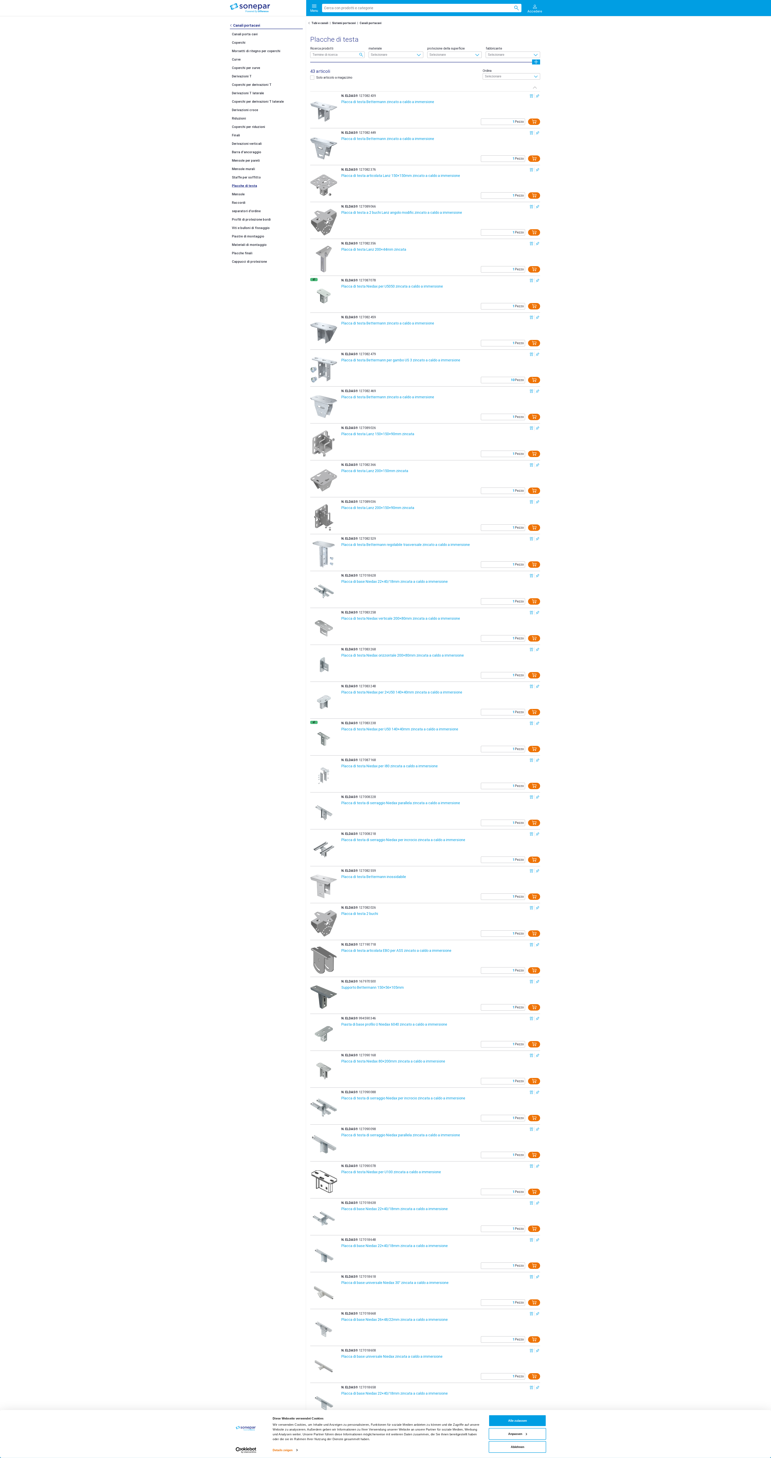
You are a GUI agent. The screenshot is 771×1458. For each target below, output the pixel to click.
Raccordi (239, 203)
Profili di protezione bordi (251, 219)
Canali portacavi (370, 23)
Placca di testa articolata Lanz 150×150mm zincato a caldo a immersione (400, 175)
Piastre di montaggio (248, 236)
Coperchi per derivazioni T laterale (258, 101)
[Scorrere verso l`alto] (535, 87)
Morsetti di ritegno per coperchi (256, 51)
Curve (236, 59)
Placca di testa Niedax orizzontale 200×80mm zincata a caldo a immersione (402, 655)
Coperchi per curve (246, 68)
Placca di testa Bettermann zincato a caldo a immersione (387, 102)
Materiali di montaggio (249, 245)
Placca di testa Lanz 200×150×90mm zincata (377, 508)
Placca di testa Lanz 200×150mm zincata (374, 471)
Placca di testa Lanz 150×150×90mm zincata (377, 434)
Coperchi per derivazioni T (251, 85)
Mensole (238, 194)
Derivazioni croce (245, 110)
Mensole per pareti (246, 160)
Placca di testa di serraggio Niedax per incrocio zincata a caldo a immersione (403, 840)
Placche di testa (244, 186)
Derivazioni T (242, 76)
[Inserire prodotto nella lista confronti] (531, 95)
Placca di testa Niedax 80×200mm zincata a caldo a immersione (393, 1061)
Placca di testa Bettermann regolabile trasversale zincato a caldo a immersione (405, 544)
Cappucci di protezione (249, 262)
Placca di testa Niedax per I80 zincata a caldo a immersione (389, 766)
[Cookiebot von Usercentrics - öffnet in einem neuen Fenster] (246, 1450)
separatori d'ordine (246, 211)
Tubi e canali (319, 23)
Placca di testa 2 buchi (359, 914)
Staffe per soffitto (246, 177)
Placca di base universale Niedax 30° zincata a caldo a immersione (395, 1283)
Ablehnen (517, 1447)
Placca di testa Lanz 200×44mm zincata (373, 249)
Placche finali (242, 253)
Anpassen (515, 1433)
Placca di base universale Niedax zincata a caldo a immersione (392, 1356)
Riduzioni (239, 118)
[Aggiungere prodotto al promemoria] (537, 95)
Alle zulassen (517, 1420)
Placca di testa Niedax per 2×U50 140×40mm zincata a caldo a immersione (401, 692)
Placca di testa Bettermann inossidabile (373, 877)
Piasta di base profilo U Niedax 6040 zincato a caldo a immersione (394, 1024)
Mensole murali (243, 169)
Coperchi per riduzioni (248, 127)
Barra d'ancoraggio (246, 152)
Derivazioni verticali (247, 144)
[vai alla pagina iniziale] (268, 8)
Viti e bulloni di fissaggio (251, 228)
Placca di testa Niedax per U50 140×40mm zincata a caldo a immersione (399, 729)
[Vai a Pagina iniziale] (309, 23)
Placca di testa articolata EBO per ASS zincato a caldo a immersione (396, 950)
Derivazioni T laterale (248, 93)
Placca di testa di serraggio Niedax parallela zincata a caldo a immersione (400, 803)
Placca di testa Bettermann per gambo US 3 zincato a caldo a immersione (400, 360)
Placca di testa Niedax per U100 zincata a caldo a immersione (391, 1172)
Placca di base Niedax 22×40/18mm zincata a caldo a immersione (394, 581)
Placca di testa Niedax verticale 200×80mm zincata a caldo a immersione (400, 618)
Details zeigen (283, 1450)
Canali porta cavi (245, 34)
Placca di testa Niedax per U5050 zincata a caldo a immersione (392, 286)
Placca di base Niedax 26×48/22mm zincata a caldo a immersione (394, 1319)
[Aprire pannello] (536, 61)
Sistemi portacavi (344, 23)
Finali (236, 135)
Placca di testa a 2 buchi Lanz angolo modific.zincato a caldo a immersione (401, 212)
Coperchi (239, 43)
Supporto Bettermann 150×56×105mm (372, 987)
